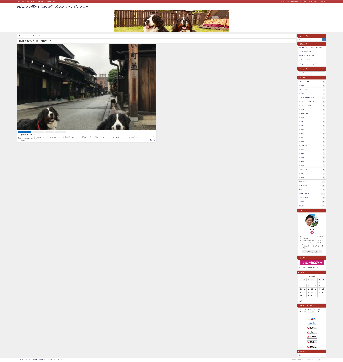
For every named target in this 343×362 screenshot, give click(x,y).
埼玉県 (312, 85)
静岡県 (312, 141)
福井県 (312, 133)
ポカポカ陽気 (303, 51)
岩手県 (312, 125)
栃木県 (312, 129)
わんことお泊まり (311, 81)
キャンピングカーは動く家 (318, 1)
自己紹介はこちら (312, 251)
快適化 (312, 109)
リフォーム (312, 185)
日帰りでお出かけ (311, 197)
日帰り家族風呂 (312, 113)
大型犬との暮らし (296, 1)
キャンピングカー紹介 (312, 105)
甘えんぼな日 (303, 55)
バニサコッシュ (303, 64)
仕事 (311, 189)
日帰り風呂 (312, 145)
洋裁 (312, 173)
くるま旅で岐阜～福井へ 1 (26, 134)
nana (154, 140)
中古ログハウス (306, 1)
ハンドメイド (311, 169)
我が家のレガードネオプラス (307, 47)
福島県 (312, 161)
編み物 (312, 177)
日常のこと (311, 201)
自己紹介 (288, 1)
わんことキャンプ (311, 89)
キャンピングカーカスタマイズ (312, 101)
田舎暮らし (311, 206)
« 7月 (300, 301)
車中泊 (312, 153)
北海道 (312, 117)
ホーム (282, 1)
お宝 (300, 60)
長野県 (312, 93)
